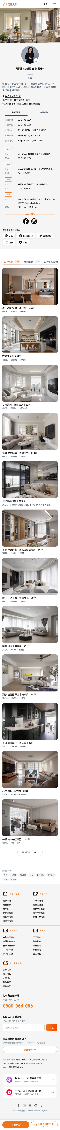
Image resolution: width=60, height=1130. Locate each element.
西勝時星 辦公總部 (12, 356)
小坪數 (13, 875)
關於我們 (7, 969)
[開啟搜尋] (45, 4)
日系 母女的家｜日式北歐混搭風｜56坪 (22, 549)
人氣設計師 (38, 900)
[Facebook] (26, 221)
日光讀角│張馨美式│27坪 (16, 404)
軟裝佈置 (40, 875)
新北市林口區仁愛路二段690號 (32, 130)
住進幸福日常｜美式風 (14, 501)
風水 (5, 879)
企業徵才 (7, 978)
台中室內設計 (39, 912)
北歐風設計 (8, 912)
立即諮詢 (16, 1125)
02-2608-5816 (24, 119)
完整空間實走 (9, 937)
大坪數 (6, 908)
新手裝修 (50, 875)
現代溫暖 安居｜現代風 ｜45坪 (18, 308)
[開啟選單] (54, 4)
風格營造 (37, 945)
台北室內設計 (39, 908)
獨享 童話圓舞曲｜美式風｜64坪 (19, 694)
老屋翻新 (23, 875)
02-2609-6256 (24, 124)
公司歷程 (7, 974)
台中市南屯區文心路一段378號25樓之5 (36, 169)
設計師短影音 (9, 941)
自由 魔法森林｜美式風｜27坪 (17, 742)
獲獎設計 (7, 900)
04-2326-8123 (24, 173)
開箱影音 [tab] (31, 261)
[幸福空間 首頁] (9, 4)
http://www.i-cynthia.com (30, 140)
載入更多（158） (30, 852)
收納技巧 (37, 941)
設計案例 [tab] (11, 261)
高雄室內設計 (39, 916)
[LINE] (35, 1105)
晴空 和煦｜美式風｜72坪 (15, 646)
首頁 (5, 38)
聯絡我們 (7, 982)
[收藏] (36, 61)
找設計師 (13, 38)
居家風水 (37, 937)
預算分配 (37, 949)
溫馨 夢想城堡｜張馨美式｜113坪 (19, 453)
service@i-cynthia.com (29, 135)
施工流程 (37, 953)
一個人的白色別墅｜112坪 (16, 839)
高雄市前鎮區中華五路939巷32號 (33, 184)
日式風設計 (8, 920)
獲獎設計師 (38, 904)
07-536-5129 (24, 188)
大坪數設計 (8, 949)
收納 (31, 875)
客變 (5, 875)
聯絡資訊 (16, 112)
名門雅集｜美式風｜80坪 (15, 791)
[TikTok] (41, 1105)
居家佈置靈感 (9, 945)
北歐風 (13, 879)
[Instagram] (34, 221)
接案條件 (44, 112)
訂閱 (51, 1027)
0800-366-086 (18, 1006)
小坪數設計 (8, 953)
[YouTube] (30, 1105)
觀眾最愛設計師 (13, 96)
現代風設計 (8, 916)
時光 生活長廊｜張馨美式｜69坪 (19, 597)
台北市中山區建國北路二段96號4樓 (34, 154)
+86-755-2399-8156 (27, 206)
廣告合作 (28, 1049)
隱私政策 (7, 986)
